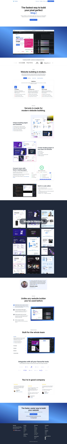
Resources (37, 1)
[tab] (21, 306)
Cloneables (35, 428)
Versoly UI (35, 437)
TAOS (35, 438)
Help (45, 427)
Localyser (31, 397)
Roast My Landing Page (19, 391)
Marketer (15, 350)
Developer (15, 345)
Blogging (25, 427)
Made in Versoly (52, 53)
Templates (41, 1)
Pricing (44, 1)
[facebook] (49, 437)
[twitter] (49, 439)
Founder (14, 336)
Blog (34, 426)
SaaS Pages (35, 434)
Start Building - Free (51, 1)
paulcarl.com (46, 393)
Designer (15, 348)
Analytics (25, 428)
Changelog (35, 427)
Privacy (46, 434)
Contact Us (46, 428)
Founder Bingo (36, 433)
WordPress (25, 436)
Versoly (14, 425)
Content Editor (15, 353)
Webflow (25, 435)
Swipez (35, 287)
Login (46, 1)
